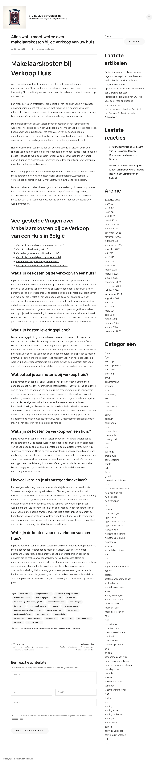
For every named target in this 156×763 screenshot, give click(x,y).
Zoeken (108, 36)
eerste (108, 464)
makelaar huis (44, 628)
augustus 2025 (112, 249)
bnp (107, 427)
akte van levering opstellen (67, 594)
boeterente (110, 435)
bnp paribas (111, 431)
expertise (71, 598)
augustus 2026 (112, 200)
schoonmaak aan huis (116, 657)
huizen (108, 509)
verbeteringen (42, 614)
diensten (57, 598)
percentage (72, 610)
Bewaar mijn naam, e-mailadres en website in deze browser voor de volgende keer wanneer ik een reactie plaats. (52, 717)
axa (106, 398)
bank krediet (111, 406)
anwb (108, 377)
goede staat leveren (56, 602)
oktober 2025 (111, 241)
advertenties (25, 594)
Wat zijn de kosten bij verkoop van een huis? (38, 257)
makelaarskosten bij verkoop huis (27, 610)
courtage (109, 451)
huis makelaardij (113, 492)
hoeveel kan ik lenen (115, 480)
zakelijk (108, 726)
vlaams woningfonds (115, 689)
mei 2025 (109, 261)
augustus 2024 (112, 298)
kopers (108, 570)
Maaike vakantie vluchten (122, 165)
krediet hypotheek (114, 587)
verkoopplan (51, 618)
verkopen (109, 685)
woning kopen (112, 710)
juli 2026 (109, 204)
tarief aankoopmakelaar (117, 661)
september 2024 (113, 294)
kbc (106, 558)
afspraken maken (43, 594)
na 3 (107, 616)
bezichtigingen (42, 598)
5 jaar (107, 357)
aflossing (109, 373)
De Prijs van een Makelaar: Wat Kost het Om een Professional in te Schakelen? (123, 113)
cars (107, 443)
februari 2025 (112, 273)
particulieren (111, 640)
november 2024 (113, 286)
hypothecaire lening (115, 533)
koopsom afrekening (37, 606)
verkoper (18, 622)
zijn (106, 743)
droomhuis (110, 455)
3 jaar (108, 353)
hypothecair (111, 517)
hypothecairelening (115, 538)
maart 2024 (111, 319)
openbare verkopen (115, 632)
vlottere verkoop (34, 622)
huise (107, 505)
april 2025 (110, 265)
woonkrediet (111, 722)
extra (107, 468)
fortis (107, 472)
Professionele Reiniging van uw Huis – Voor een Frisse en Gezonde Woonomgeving (124, 100)
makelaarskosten (71, 606)
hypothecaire (112, 529)
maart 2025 (111, 269)
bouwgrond (111, 439)
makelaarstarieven (114, 611)
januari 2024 (111, 327)
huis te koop (111, 496)
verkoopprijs (67, 618)
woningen (110, 718)
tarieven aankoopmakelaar (119, 665)
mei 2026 (109, 212)
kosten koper (111, 583)
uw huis (109, 673)
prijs (107, 648)
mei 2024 (110, 310)
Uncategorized (112, 669)
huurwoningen (112, 513)
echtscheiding (112, 460)
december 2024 (113, 282)
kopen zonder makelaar (117, 566)
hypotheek (110, 542)
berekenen (110, 423)
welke (108, 698)
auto (107, 390)
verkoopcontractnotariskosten (27, 618)
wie (106, 702)
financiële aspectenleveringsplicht (28, 602)
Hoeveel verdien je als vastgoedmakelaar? (37, 261)
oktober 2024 (112, 290)
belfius (108, 414)
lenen (108, 591)
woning (62, 628)
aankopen (110, 369)
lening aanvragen (114, 595)
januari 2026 (111, 228)
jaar (107, 554)
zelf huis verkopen (114, 730)
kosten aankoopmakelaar (118, 579)
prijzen (108, 652)
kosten (55, 606)
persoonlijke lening (114, 644)
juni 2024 (109, 306)
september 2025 (113, 245)
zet (106, 739)
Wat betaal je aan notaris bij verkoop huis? (37, 253)
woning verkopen (73, 628)
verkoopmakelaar (114, 681)
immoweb (110, 546)
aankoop (109, 361)
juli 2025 (109, 253)
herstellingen (75, 602)
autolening (110, 394)
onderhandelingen (54, 610)
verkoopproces (84, 618)
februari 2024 (112, 323)
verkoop (54, 628)
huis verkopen (25, 628)
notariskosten (112, 628)
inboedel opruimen (114, 550)
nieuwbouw (111, 624)
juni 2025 (109, 257)
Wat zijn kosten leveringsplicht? (32, 249)
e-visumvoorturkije (45, 49)
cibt (107, 447)
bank (107, 402)
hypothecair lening (114, 525)
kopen (108, 562)
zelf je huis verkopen (115, 735)
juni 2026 (109, 208)
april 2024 (110, 314)
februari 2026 (112, 224)
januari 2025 (111, 278)
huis (16, 628)
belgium (109, 418)
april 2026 (110, 216)
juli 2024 (109, 302)
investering (19, 606)
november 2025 (113, 236)
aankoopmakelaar (114, 365)
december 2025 (113, 232)
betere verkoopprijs (22, 598)
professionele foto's (22, 614)
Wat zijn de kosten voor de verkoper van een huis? (41, 265)
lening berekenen (114, 599)
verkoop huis (59, 614)
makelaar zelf (112, 607)
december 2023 (113, 331)
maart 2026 (111, 220)
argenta (109, 386)
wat (107, 694)
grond (108, 476)
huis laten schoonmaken (117, 488)
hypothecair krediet (115, 521)
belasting (109, 410)
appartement (112, 382)
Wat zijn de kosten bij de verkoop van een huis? (40, 245)
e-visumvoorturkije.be (45, 16)
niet (107, 620)
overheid (109, 636)
